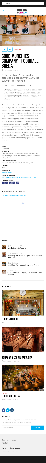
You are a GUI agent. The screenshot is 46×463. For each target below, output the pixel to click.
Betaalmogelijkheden (9, 161)
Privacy (4, 438)
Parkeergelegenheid (8, 175)
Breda (5, 444)
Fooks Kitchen (10, 319)
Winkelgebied (6, 170)
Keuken (4, 146)
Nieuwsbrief (6, 416)
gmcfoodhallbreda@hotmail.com (14, 195)
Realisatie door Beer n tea (10, 452)
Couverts (5, 165)
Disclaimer (5, 442)
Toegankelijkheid (7, 180)
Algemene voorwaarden (9, 440)
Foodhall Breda (7, 173)
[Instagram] (12, 410)
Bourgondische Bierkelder (17, 357)
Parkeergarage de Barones (11, 177)
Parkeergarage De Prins (29, 177)
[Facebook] (3, 410)
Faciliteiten (5, 151)
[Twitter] (8, 410)
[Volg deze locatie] (4, 49)
